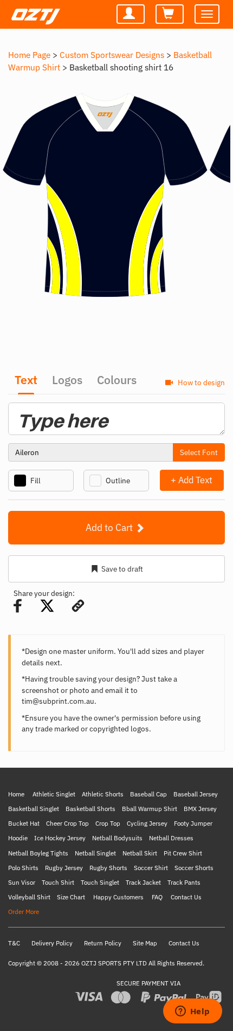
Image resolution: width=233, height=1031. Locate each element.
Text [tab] (26, 379)
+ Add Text (191, 480)
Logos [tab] (67, 379)
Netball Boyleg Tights (38, 853)
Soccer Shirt (151, 868)
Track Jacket (143, 882)
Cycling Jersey (147, 823)
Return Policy (102, 943)
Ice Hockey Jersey (60, 838)
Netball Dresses (171, 838)
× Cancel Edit (224, 480)
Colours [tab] (117, 379)
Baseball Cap (148, 794)
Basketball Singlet (33, 809)
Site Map (145, 943)
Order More (23, 911)
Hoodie (18, 838)
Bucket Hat (24, 823)
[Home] (34, 11)
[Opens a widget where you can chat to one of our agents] (192, 1012)
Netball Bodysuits (117, 838)
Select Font (199, 452)
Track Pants (183, 882)
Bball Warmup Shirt (149, 809)
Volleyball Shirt (29, 897)
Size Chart (71, 897)
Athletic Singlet (54, 794)
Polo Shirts (23, 868)
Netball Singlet (95, 853)
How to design (200, 382)
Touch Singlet (100, 882)
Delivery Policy (52, 943)
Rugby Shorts (108, 868)
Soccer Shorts (193, 868)
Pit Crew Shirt (183, 853)
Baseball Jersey (195, 794)
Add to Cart (110, 527)
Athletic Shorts (103, 794)
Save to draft (122, 569)
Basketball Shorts (90, 809)
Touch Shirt (58, 882)
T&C (14, 943)
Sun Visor (21, 882)
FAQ (157, 897)
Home (16, 794)
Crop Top (107, 823)
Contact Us (186, 897)
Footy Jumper (193, 823)
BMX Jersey (200, 809)
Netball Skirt (139, 853)
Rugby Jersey (64, 868)
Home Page (29, 54)
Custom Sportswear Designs (112, 54)
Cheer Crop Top (67, 823)
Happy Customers (118, 897)
